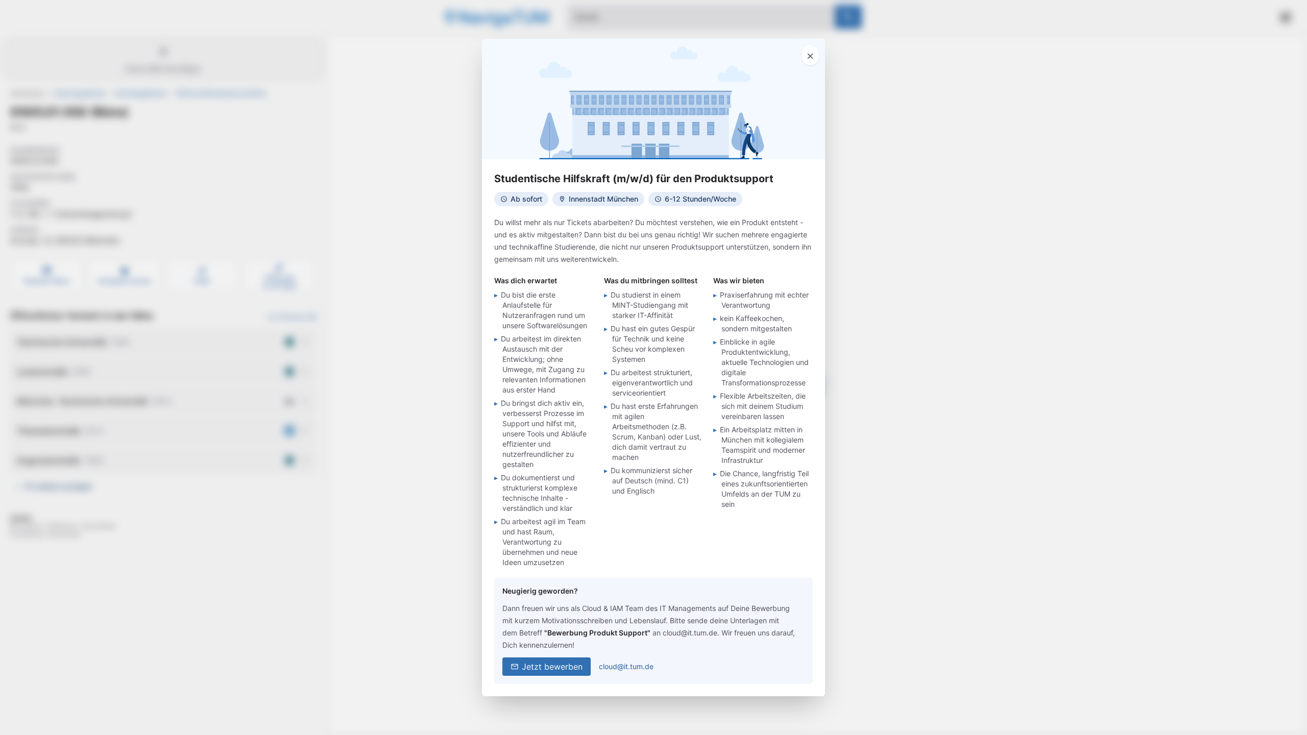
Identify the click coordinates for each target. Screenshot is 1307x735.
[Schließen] (810, 55)
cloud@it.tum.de (626, 666)
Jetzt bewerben (552, 667)
